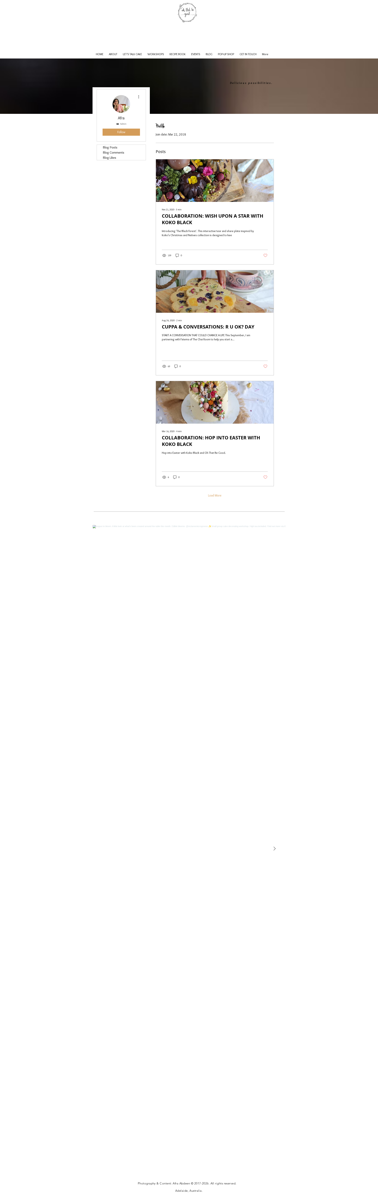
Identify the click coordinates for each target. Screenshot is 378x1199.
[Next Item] (274, 849)
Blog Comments (113, 152)
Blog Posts (110, 147)
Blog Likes (109, 158)
